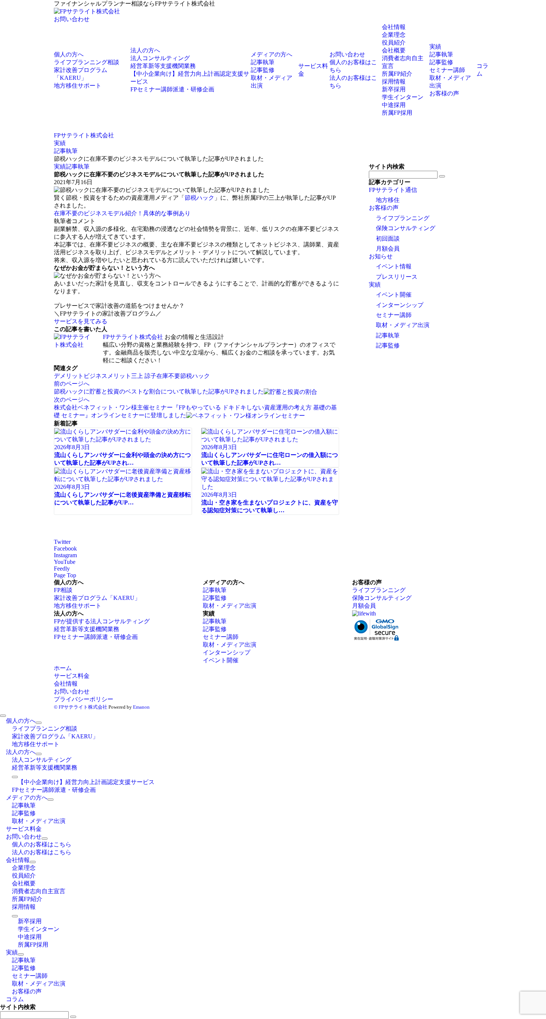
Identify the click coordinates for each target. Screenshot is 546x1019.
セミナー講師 (394, 315)
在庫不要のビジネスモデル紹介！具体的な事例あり (122, 213)
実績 (60, 166)
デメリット (69, 376)
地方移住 (388, 200)
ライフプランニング (402, 218)
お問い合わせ (72, 19)
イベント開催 (394, 294)
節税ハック (199, 198)
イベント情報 (394, 266)
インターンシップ (399, 305)
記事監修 (388, 345)
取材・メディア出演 (402, 325)
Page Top (65, 575)
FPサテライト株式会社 (133, 337)
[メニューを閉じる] (3, 716)
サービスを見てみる (80, 321)
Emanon (141, 707)
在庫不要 (168, 376)
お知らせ (381, 256)
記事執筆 (78, 166)
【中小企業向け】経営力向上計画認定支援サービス (86, 782)
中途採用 (394, 105)
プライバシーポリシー (83, 699)
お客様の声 (384, 208)
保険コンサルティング (405, 228)
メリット (119, 376)
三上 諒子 (143, 376)
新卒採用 (394, 89)
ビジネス (95, 376)
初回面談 (388, 238)
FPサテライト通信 (393, 190)
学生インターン (402, 97)
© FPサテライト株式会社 (80, 707)
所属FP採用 (397, 113)
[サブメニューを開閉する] (39, 723)
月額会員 (388, 248)
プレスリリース (396, 277)
